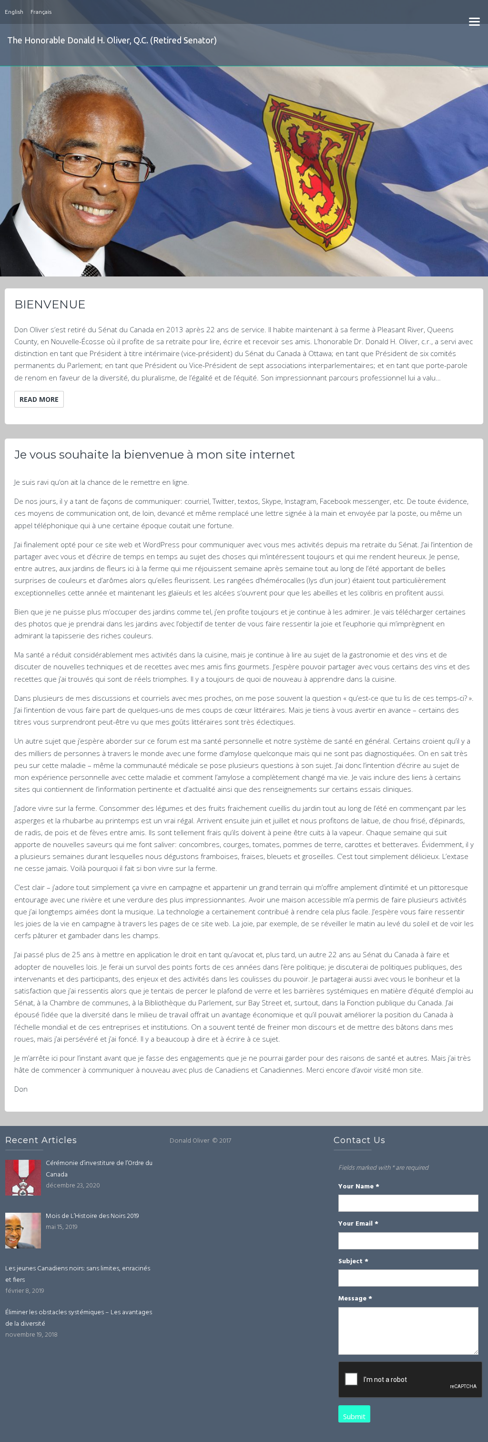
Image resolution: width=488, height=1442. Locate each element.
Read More (39, 399)
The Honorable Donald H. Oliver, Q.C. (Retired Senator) (112, 40)
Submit (354, 1416)
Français (40, 12)
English (14, 12)
